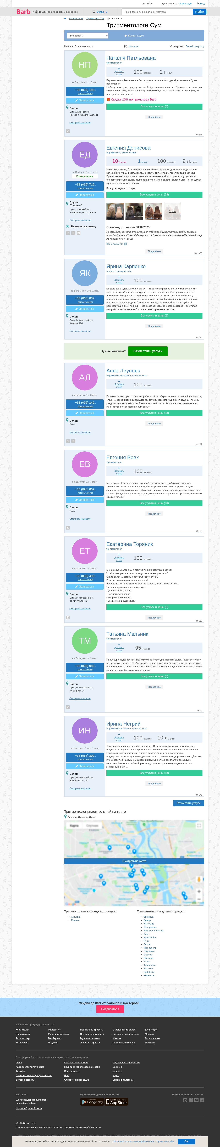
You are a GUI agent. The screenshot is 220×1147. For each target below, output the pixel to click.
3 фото (172, 211)
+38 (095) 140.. (85, 404)
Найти (199, 11)
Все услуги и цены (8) (154, 106)
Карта (116, 1075)
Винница (148, 916)
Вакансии (118, 1066)
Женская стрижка (90, 1042)
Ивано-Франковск (153, 930)
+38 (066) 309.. (85, 757)
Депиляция (151, 1029)
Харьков (148, 968)
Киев (146, 934)
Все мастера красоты (92, 1034)
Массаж (149, 1034)
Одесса (148, 954)
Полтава (148, 958)
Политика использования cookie (82, 1066)
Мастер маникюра (58, 1034)
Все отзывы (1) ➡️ (116, 243)
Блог (66, 1075)
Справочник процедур (76, 1079)
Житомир (149, 923)
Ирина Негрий (126, 725)
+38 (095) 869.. (85, 491)
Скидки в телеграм (123, 1079)
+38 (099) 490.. (85, 577)
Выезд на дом (136, 35)
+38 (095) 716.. (85, 186)
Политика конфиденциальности (34, 1075)
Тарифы (20, 1071)
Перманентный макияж (126, 1034)
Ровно (147, 961)
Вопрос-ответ (71, 1071)
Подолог (53, 1042)
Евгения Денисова (128, 149)
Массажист (54, 1029)
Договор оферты (25, 1079)
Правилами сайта (165, 1141)
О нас (19, 1062)
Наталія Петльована (131, 59)
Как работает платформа (30, 1066)
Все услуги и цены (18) (154, 772)
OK (186, 1141)
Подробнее (154, 117)
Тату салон (22, 1042)
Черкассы (149, 971)
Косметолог (22, 1029)
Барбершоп (54, 1038)
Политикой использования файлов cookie (134, 1141)
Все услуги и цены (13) (154, 194)
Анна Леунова (126, 372)
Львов (147, 944)
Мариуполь (150, 947)
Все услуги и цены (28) (154, 412)
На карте (133, 46)
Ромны (75, 920)
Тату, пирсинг (152, 1038)
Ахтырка (75, 916)
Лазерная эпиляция (124, 1042)
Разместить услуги (147, 351)
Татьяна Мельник (127, 635)
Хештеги (117, 1071)
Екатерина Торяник (129, 545)
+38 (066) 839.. (85, 300)
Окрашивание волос (124, 1029)
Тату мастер (23, 1038)
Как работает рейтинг (76, 1062)
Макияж (117, 1038)
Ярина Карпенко (126, 267)
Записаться (86, 100)
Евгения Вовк (122, 458)
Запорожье (150, 927)
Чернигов (149, 975)
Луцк (146, 940)
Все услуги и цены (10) (154, 503)
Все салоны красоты (91, 1029)
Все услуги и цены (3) (154, 607)
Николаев (149, 951)
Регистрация (186, 4)
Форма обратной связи (29, 1108)
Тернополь (150, 965)
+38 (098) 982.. (85, 667)
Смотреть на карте (80, 122)
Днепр (147, 920)
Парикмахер (23, 1034)
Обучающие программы (126, 1062)
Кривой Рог (150, 937)
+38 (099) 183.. (85, 91)
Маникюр (150, 1042)
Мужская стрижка (90, 1038)
